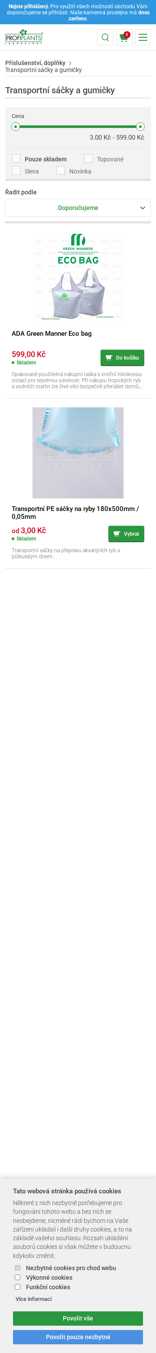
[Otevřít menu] (143, 37)
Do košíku (127, 358)
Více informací (34, 1299)
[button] (105, 37)
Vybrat (131, 534)
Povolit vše (78, 1318)
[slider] (15, 126)
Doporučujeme (78, 207)
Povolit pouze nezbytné (78, 1337)
